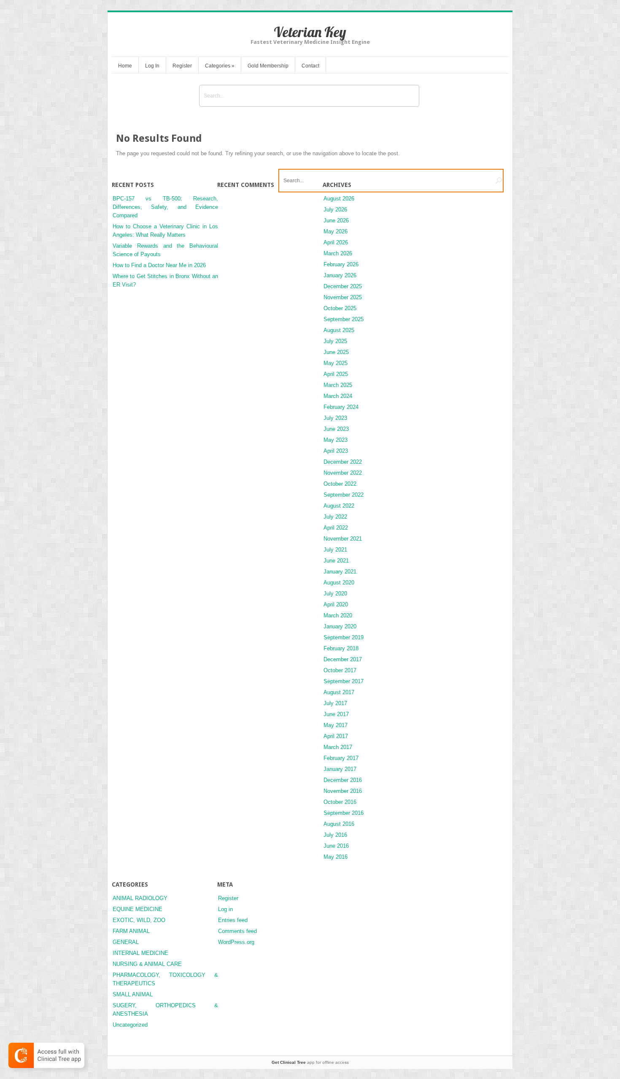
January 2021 (339, 571)
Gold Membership (268, 66)
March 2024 (337, 396)
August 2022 (338, 506)
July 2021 (335, 549)
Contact (310, 66)
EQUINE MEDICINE (137, 909)
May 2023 (335, 440)
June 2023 (336, 429)
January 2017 (339, 769)
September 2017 (343, 681)
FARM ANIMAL (131, 931)
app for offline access (310, 1062)
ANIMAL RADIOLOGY (140, 898)
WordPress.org (236, 942)
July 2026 (335, 209)
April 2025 (335, 374)
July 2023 (335, 418)
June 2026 (336, 220)
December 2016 (342, 780)
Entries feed (233, 920)
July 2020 (335, 593)
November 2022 (342, 473)
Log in (225, 909)
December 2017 (342, 659)
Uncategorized (130, 1025)
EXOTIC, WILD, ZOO (139, 920)
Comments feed (237, 931)
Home (125, 66)
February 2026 (341, 264)
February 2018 (341, 648)
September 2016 (343, 813)
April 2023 (335, 451)
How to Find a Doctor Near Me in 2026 (159, 265)
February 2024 (341, 407)
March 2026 (337, 253)
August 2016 (338, 824)
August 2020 (338, 582)
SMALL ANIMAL (133, 994)
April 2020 (335, 604)
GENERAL (126, 942)
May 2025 (335, 363)
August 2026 (338, 198)
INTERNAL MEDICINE (140, 953)
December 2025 (342, 286)
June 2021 (336, 560)
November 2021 (342, 538)
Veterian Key (310, 32)
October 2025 (339, 308)
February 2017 (341, 758)
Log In (152, 66)
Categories (220, 66)
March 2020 (337, 615)
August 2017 (338, 692)
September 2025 (343, 319)
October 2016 (339, 802)
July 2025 (335, 341)
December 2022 (342, 462)
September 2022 (343, 495)
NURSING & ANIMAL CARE (147, 964)
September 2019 (343, 637)
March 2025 (337, 385)
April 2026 (335, 242)
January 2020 (339, 626)
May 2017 (335, 725)
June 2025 (336, 352)
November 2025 (342, 297)
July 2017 (335, 703)
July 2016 (335, 835)
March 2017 (337, 747)
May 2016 (335, 857)
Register (182, 66)
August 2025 (338, 330)
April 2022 (335, 528)
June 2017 (336, 714)
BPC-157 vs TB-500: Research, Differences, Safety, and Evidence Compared (165, 207)
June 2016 (336, 846)
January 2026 (339, 275)
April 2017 (335, 736)
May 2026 (335, 231)
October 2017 (339, 670)
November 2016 (342, 791)
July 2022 (335, 517)
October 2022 (339, 484)
